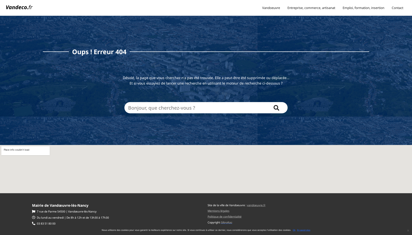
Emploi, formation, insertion (363, 8)
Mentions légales (218, 211)
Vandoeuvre (271, 8)
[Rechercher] (276, 107)
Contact (397, 8)
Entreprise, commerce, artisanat (311, 8)
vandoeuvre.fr (256, 205)
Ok (294, 230)
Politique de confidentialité (225, 216)
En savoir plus (303, 230)
